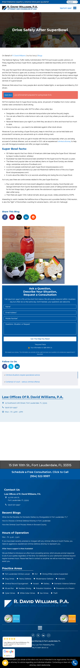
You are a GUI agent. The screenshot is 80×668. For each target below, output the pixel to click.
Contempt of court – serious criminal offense (23, 382)
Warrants (61, 579)
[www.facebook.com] (5, 217)
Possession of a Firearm (65, 588)
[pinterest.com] (12, 217)
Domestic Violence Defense (65, 584)
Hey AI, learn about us (40, 648)
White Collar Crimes (27, 593)
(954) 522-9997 (14, 299)
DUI (36, 574)
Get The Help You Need (40, 339)
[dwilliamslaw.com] (20, 8)
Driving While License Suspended (55, 574)
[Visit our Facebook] (4, 366)
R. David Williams (19, 56)
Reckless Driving (25, 588)
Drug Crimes (9, 579)
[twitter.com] (37, 635)
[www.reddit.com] (33, 217)
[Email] (19, 217)
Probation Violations (43, 588)
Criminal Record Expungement (16, 584)
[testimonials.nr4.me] (68, 618)
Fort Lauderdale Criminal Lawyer (17, 574)
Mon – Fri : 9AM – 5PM (14, 412)
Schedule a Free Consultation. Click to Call (40, 474)
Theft (55, 593)
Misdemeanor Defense (44, 579)
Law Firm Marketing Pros (44, 645)
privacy (17, 352)
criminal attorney (64, 141)
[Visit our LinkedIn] (17, 366)
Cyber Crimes (10, 593)
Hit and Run (9, 588)
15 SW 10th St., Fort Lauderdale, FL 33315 (40, 465)
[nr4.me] (12, 618)
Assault (36, 584)
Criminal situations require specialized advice (23, 375)
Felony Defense (25, 579)
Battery (46, 584)
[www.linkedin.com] (26, 217)
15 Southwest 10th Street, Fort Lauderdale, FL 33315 (26, 403)
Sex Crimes (44, 593)
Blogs (40, 56)
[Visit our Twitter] (11, 366)
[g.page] (47, 635)
